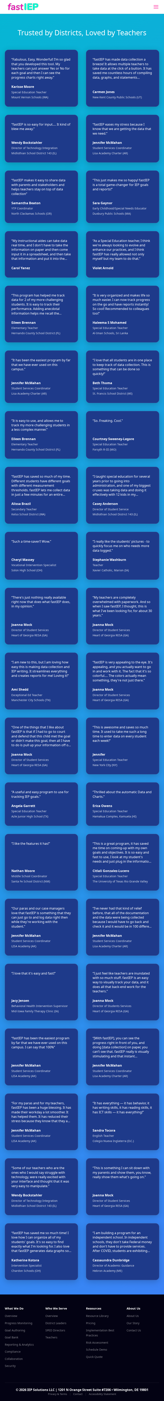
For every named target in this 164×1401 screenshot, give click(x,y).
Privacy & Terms (57, 1394)
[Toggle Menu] (156, 7)
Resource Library (97, 1316)
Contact (78, 1394)
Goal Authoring (15, 1330)
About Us (133, 1316)
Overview (11, 1316)
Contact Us (134, 1330)
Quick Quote (94, 1357)
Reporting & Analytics (19, 1344)
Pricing (90, 1323)
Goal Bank (11, 1337)
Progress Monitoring (18, 1323)
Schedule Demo (96, 1349)
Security (10, 1366)
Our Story (133, 1323)
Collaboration (14, 1359)
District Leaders (55, 1323)
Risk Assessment (97, 1342)
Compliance (13, 1351)
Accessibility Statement (102, 1394)
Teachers (51, 1337)
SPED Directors (55, 1330)
